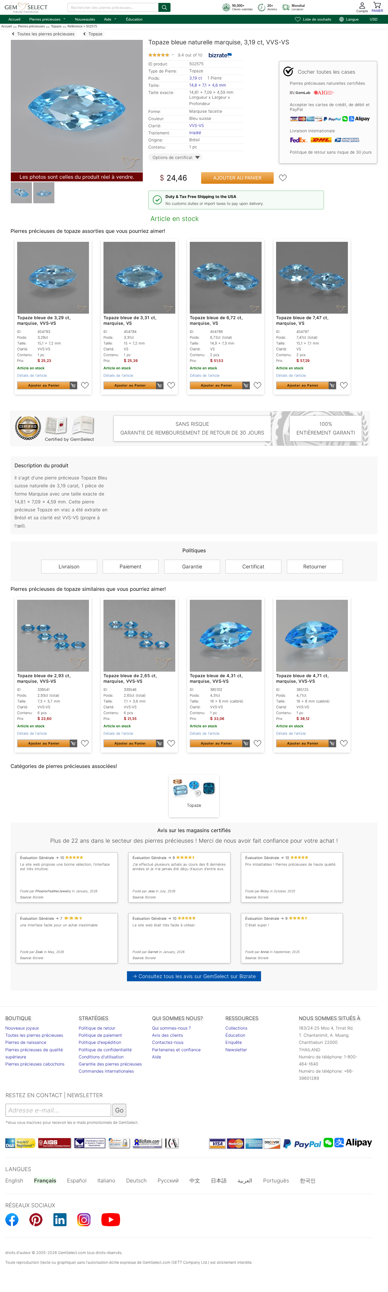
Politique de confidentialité (105, 1049)
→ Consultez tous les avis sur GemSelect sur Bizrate (194, 976)
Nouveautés (85, 19)
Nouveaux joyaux (22, 1028)
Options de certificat (173, 157)
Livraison (69, 566)
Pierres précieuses (47, 19)
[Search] (164, 7)
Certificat (253, 566)
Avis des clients (167, 1035)
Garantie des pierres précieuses (110, 1064)
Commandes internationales (106, 1071)
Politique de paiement (100, 1035)
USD (373, 19)
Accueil (14, 19)
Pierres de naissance (25, 1042)
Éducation (134, 19)
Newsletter (236, 1049)
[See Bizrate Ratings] (220, 55)
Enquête (233, 1042)
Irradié (195, 132)
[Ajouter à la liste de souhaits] (283, 178)
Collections (236, 1028)
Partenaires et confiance (176, 1049)
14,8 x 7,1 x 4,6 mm (207, 85)
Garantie (192, 566)
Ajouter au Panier (237, 178)
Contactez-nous (167, 1042)
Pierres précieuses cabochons (34, 1064)
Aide (110, 19)
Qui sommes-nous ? (171, 1028)
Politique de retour (97, 1028)
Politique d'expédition (100, 1042)
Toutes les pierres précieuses (34, 1035)
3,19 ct (196, 78)
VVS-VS (196, 125)
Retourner (315, 566)
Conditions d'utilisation (101, 1056)
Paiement (130, 566)
